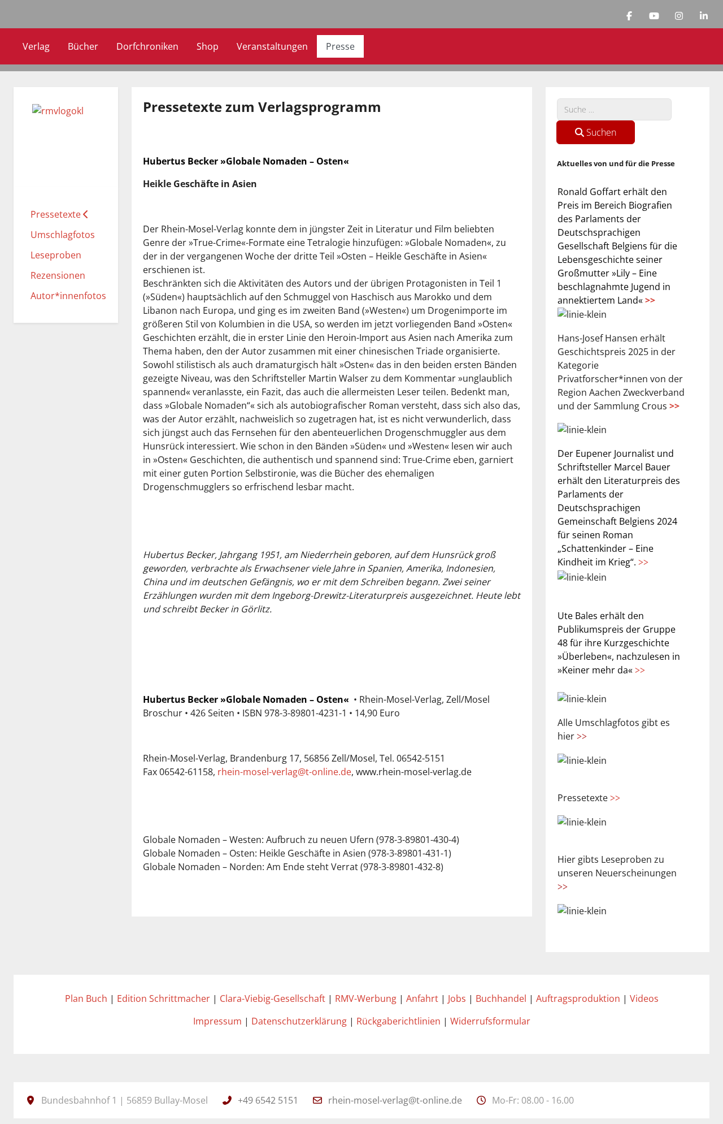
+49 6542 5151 (268, 1100)
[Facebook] (629, 16)
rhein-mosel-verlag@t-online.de (284, 772)
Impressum (217, 1021)
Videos (644, 998)
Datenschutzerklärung (299, 1021)
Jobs (457, 998)
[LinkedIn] (703, 16)
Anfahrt (422, 998)
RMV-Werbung (366, 998)
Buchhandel (501, 998)
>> (650, 300)
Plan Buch (86, 998)
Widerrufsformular (490, 1021)
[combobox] (614, 109)
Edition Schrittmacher (163, 998)
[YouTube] (654, 16)
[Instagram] (679, 16)
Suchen (600, 132)
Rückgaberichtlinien (398, 1021)
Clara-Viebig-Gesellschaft (272, 998)
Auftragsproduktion (578, 998)
